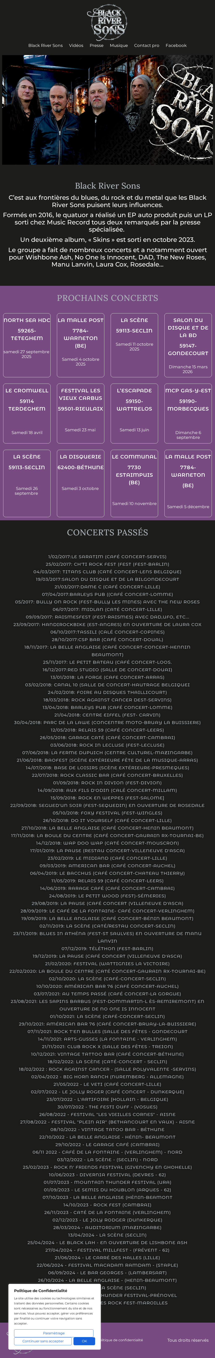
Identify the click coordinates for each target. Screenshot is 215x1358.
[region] (54, 1317)
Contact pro (146, 45)
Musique (119, 45)
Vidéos (76, 45)
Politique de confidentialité (120, 1340)
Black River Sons (45, 45)
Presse (97, 45)
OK (84, 1341)
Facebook (176, 45)
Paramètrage (54, 1333)
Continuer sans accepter (43, 1341)
